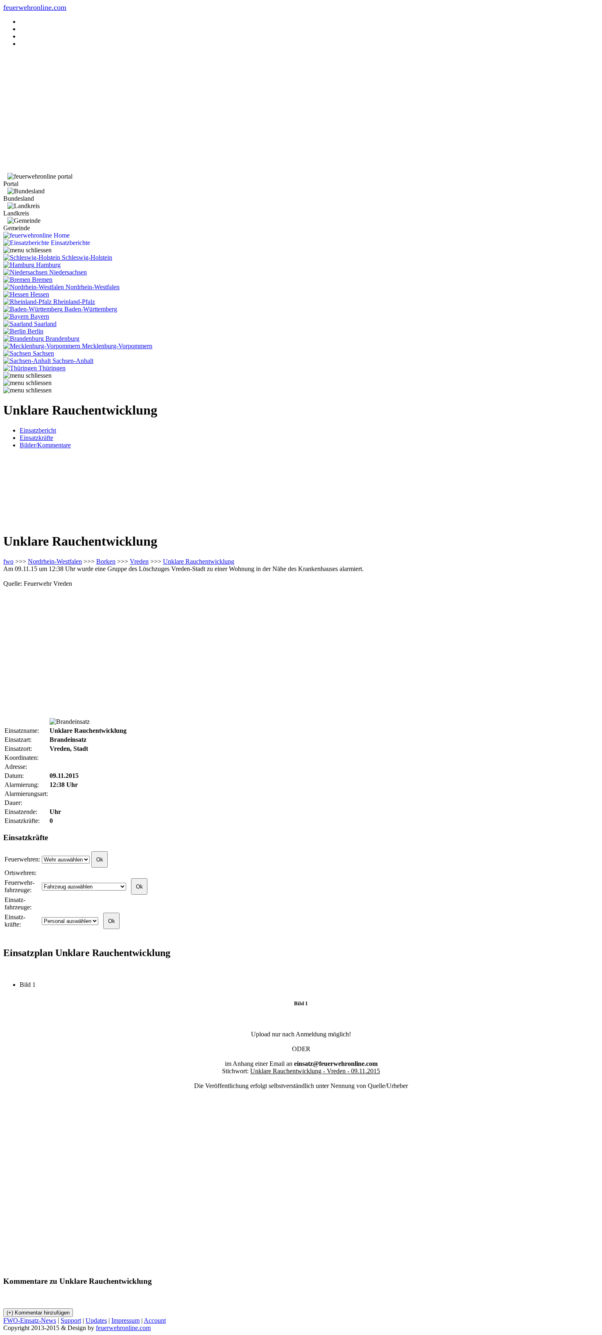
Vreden (139, 561)
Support (71, 1320)
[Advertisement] (301, 111)
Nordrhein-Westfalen (55, 561)
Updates (96, 1320)
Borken (105, 561)
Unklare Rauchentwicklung (198, 561)
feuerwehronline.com (34, 7)
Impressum (125, 1320)
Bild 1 (31, 984)
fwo (8, 561)
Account (155, 1320)
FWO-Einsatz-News (29, 1320)
